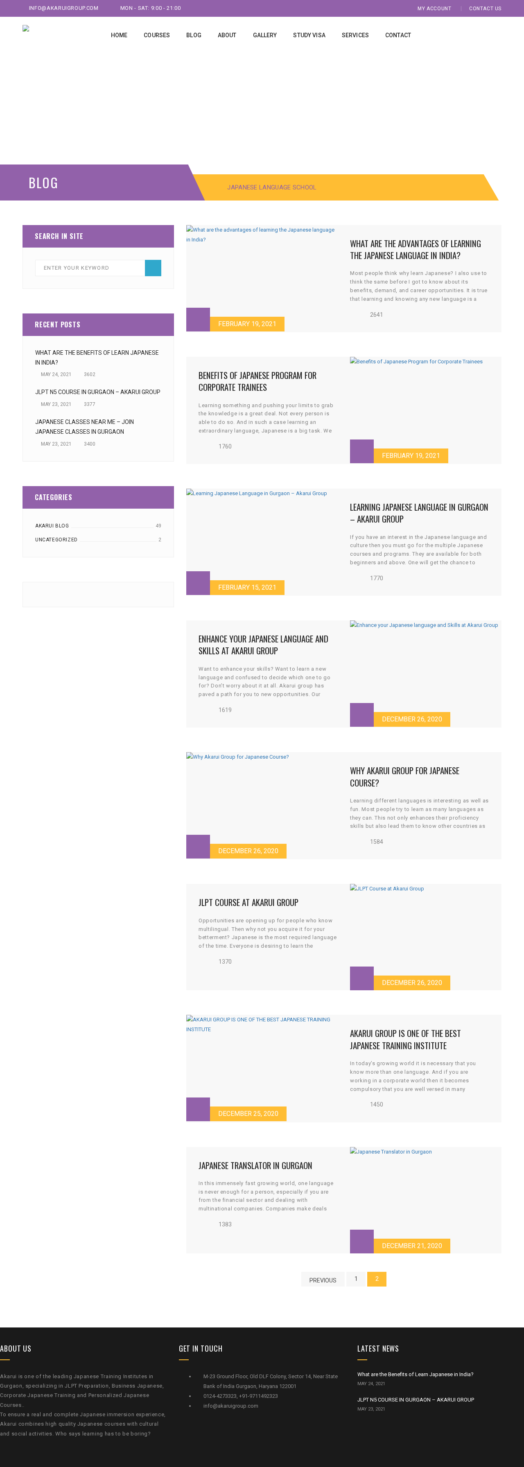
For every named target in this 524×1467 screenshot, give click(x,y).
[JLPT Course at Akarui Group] (425, 937)
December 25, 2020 (248, 1114)
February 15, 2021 (247, 587)
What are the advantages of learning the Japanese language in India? (415, 249)
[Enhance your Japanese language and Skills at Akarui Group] (425, 673)
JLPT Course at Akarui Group (248, 902)
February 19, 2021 (247, 324)
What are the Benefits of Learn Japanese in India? (97, 357)
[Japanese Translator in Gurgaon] (425, 1200)
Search (153, 268)
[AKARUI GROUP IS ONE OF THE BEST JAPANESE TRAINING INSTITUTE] (262, 1068)
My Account (434, 8)
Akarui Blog (52, 526)
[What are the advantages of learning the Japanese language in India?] (262, 278)
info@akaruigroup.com (64, 8)
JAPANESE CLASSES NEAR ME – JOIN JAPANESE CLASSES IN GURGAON (84, 427)
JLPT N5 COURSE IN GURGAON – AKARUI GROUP (97, 392)
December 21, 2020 (412, 1246)
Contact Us (485, 8)
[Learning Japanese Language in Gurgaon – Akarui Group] (262, 542)
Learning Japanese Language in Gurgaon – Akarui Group (419, 512)
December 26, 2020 (412, 719)
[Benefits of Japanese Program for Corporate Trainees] (425, 410)
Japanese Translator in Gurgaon (255, 1165)
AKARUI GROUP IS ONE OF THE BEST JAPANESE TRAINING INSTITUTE (405, 1039)
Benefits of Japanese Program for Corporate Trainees (257, 381)
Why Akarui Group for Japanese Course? (404, 776)
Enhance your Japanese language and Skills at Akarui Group (263, 644)
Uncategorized (56, 540)
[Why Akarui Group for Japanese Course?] (262, 805)
